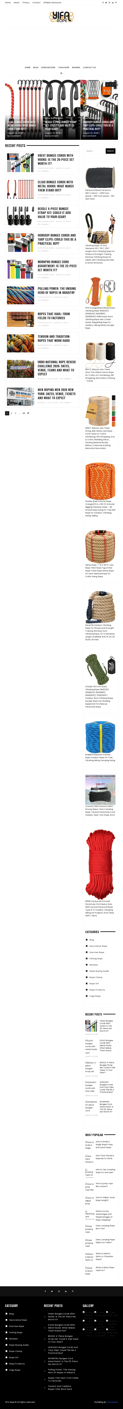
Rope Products (44, 297)
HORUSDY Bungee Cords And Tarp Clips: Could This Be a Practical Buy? (60, 125)
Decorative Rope (98, 946)
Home (8, 2)
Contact (36, 2)
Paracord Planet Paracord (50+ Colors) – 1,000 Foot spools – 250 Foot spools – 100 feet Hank (99, 194)
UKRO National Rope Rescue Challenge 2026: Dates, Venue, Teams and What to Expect (57, 367)
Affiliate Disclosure (52, 2)
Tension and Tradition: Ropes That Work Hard (54, 338)
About (17, 2)
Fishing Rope (96, 958)
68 (24, 413)
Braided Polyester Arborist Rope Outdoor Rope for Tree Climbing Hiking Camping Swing (100, 757)
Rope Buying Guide (16, 118)
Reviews (76, 67)
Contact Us (89, 67)
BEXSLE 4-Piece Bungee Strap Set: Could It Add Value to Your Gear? (23, 125)
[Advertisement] (61, 46)
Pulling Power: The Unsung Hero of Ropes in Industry (57, 290)
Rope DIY (94, 983)
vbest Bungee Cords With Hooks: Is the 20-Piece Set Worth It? (56, 159)
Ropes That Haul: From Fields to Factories (54, 315)
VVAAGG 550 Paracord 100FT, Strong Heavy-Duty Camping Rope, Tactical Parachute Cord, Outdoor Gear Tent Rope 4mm (100, 810)
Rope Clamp (95, 977)
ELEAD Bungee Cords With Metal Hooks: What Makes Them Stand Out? (56, 186)
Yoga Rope (63, 67)
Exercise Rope (48, 67)
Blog (35, 67)
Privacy (26, 2)
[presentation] (107, 84)
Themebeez (112, 1402)
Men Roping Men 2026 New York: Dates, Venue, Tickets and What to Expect (57, 393)
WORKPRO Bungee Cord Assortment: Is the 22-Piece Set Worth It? (98, 125)
